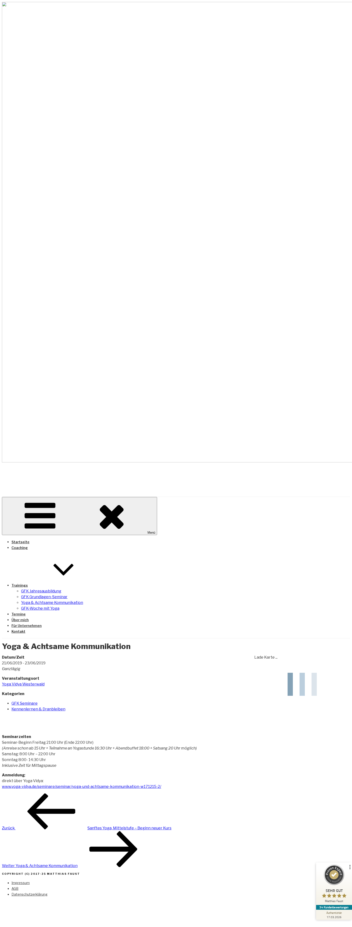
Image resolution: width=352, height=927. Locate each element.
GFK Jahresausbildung (41, 591)
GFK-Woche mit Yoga (40, 608)
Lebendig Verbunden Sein (73, 475)
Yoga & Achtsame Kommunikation (52, 602)
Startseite (20, 542)
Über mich (20, 620)
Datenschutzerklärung (29, 894)
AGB (14, 888)
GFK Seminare (24, 703)
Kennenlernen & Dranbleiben (38, 709)
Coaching (19, 548)
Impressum (20, 883)
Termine (18, 614)
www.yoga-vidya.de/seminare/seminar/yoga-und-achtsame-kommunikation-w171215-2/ (81, 786)
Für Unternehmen (26, 626)
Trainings (19, 585)
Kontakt (18, 631)
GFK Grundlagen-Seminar (44, 597)
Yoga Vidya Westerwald (23, 684)
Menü (151, 532)
